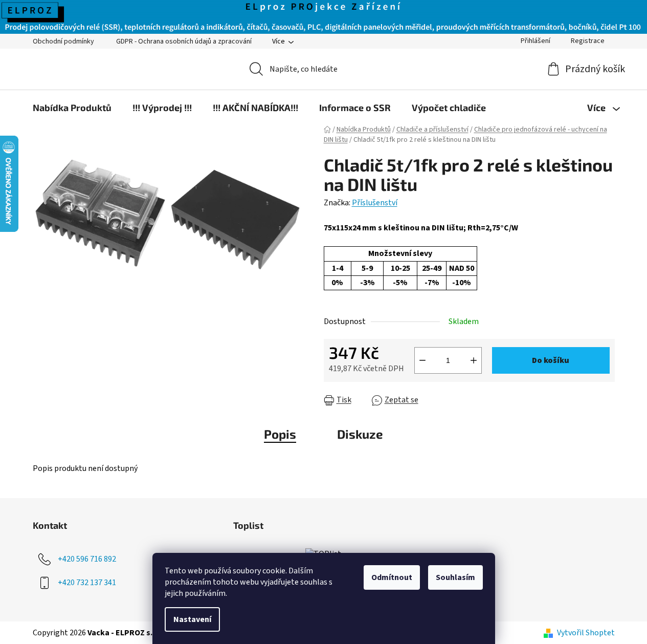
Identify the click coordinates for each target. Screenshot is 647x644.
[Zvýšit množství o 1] (473, 360)
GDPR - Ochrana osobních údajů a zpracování (184, 41)
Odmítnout (391, 577)
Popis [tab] (280, 433)
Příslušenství (374, 202)
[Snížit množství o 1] (422, 360)
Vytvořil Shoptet (586, 632)
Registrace (588, 41)
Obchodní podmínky (63, 41)
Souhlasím (455, 577)
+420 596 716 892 (87, 559)
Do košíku (550, 360)
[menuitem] (72, 107)
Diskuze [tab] (360, 433)
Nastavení (192, 619)
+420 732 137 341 (87, 582)
